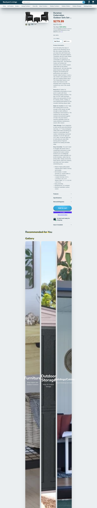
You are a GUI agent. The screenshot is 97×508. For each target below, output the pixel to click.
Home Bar (35, 6)
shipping (60, 28)
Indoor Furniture (43, 6)
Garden (17, 6)
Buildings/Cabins (88, 6)
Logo (10, 2)
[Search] (83, 2)
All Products (10, 6)
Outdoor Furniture (54, 6)
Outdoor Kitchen (66, 6)
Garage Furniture (26, 6)
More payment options (62, 214)
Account (89, 2)
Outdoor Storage (77, 6)
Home (4, 6)
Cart (93, 2)
